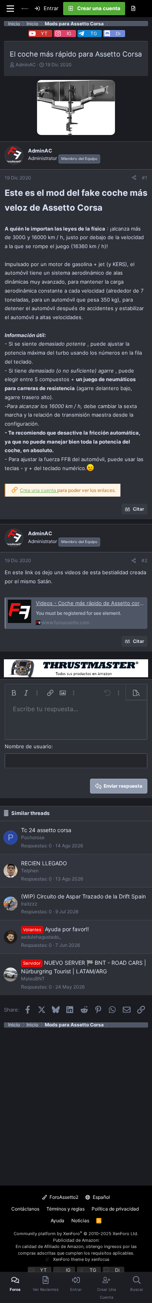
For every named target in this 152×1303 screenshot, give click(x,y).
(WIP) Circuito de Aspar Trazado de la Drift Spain (83, 896)
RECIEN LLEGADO (44, 863)
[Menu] (10, 8)
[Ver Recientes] (133, 8)
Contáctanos (25, 1209)
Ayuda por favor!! (67, 929)
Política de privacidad (115, 1209)
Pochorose (32, 837)
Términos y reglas (65, 1209)
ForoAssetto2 (63, 1197)
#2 (144, 560)
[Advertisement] (76, 1104)
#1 (144, 178)
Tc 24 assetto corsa (46, 830)
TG (93, 33)
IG (69, 33)
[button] (13, 693)
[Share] (134, 178)
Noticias (80, 1220)
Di (118, 33)
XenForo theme (68, 1259)
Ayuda (57, 1220)
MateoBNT (33, 979)
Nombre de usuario (28, 746)
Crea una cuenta (38, 490)
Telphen (30, 870)
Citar (138, 509)
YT (44, 33)
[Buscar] (145, 8)
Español (101, 1197)
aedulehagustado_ (41, 937)
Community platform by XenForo (76, 1233)
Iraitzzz (29, 904)
